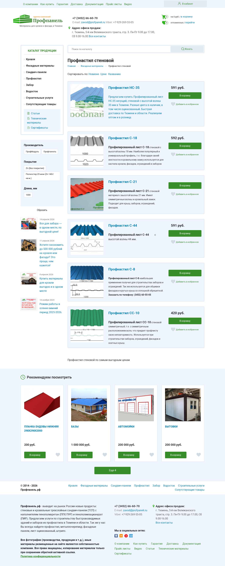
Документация (94, 4)
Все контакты (97, 36)
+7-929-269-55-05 (123, 22)
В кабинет (187, 3)
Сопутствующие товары (40, 104)
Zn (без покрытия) (35, 168)
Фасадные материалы (39, 65)
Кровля (30, 59)
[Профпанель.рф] (37, 20)
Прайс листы (114, 4)
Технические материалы (36, 120)
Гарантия (62, 4)
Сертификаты (39, 127)
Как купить (47, 4)
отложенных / (180, 22)
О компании (30, 4)
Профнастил (33, 78)
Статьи (35, 113)
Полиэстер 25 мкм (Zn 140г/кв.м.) (40, 176)
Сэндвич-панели (35, 72)
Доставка (77, 4)
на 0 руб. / (179, 16)
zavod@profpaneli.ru (93, 22)
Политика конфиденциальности (40, 556)
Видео (128, 4)
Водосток (31, 91)
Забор (29, 85)
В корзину (185, 95)
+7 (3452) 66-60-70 (85, 18)
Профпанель (49, 151)
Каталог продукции (42, 50)
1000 (28, 195)
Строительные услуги (39, 97)
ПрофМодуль (32, 151)
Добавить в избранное (187, 104)
